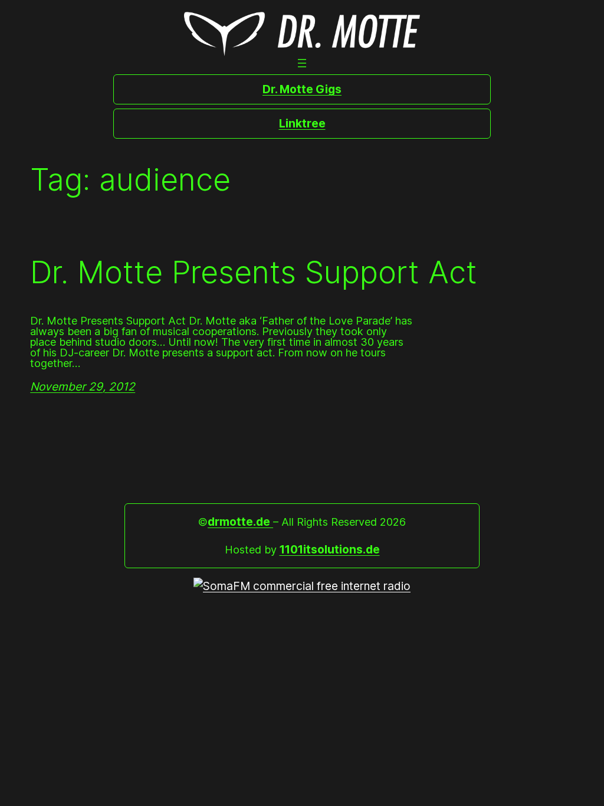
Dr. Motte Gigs (302, 89)
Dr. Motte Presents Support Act (253, 272)
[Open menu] (302, 63)
